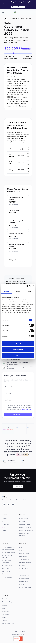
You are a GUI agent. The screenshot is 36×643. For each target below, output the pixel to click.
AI (4, 527)
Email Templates (24, 553)
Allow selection (18, 349)
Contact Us (5, 599)
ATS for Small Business (8, 552)
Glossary (21, 550)
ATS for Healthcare (7, 565)
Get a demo (16, 414)
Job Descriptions (24, 559)
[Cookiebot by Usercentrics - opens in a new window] (26, 286)
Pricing (4, 530)
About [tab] (29, 291)
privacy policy (26, 409)
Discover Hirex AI (18, 7)
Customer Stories (24, 575)
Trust (3, 608)
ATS (3, 521)
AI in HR (21, 584)
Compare (22, 572)
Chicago (11, 170)
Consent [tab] (6, 291)
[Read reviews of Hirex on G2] (18, 638)
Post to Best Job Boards (26, 530)
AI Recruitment (23, 518)
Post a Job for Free (25, 587)
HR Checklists (23, 556)
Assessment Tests (24, 524)
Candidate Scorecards (25, 527)
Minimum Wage (23, 581)
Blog (20, 547)
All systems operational (18, 631)
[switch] (31, 325)
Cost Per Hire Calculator (26, 569)
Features (4, 518)
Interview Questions (25, 562)
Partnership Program (8, 602)
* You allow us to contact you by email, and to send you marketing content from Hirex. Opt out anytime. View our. (19, 407)
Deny (18, 355)
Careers (4, 605)
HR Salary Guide (24, 578)
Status (4, 617)
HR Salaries (13, 18)
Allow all (18, 344)
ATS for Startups (7, 577)
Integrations (5, 611)
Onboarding (5, 524)
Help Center (5, 614)
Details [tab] (18, 291)
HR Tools (22, 521)
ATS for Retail (6, 569)
